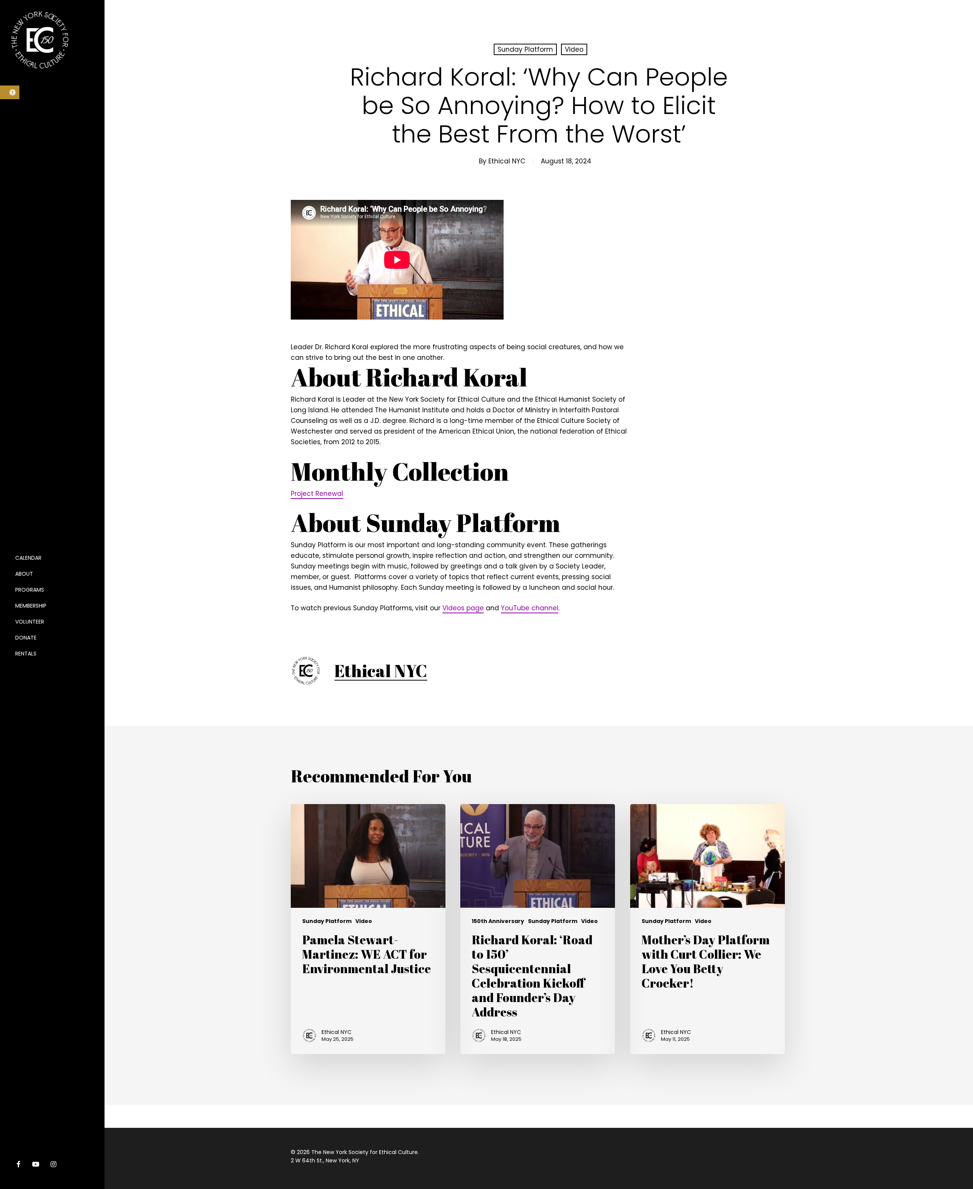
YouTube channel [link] (529, 608)
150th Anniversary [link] (498, 921)
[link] (9, 92)
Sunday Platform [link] (525, 49)
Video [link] (574, 49)
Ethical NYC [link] (506, 161)
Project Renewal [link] (317, 493)
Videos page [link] (463, 608)
